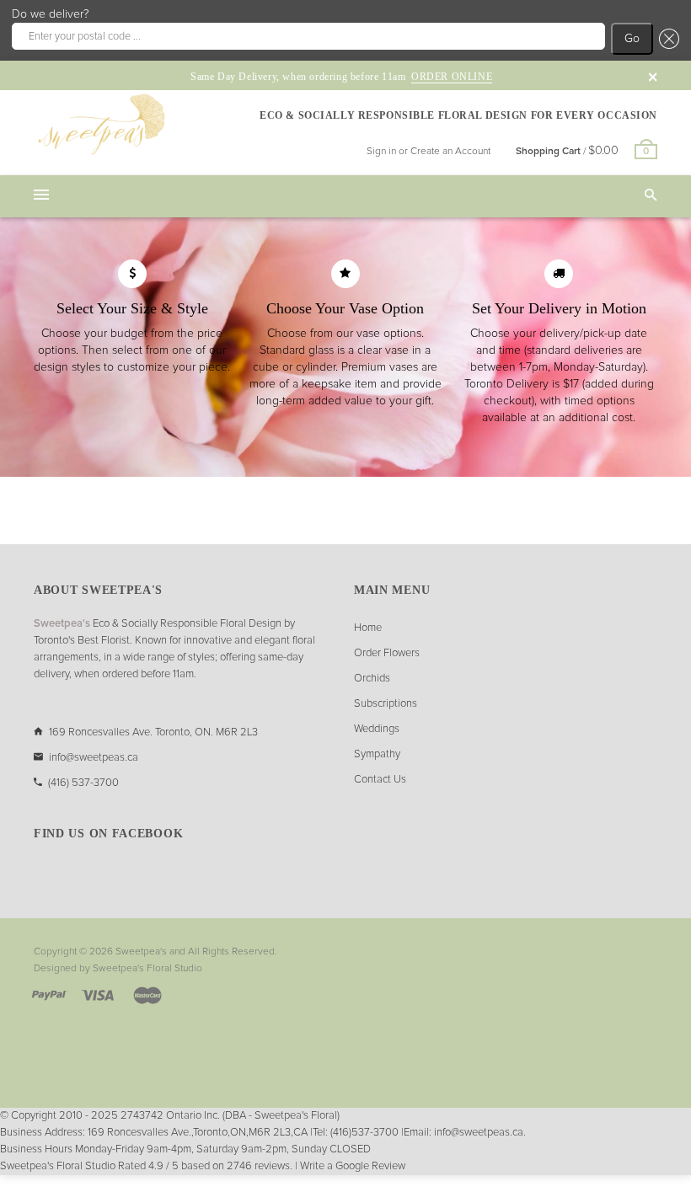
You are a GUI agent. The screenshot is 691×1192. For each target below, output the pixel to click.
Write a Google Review (352, 1166)
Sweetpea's (141, 952)
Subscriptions (385, 703)
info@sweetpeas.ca (93, 757)
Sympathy (377, 754)
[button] (666, 39)
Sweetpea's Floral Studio (147, 969)
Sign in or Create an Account (428, 152)
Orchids (372, 678)
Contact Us (380, 779)
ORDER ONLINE (451, 77)
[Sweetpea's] (101, 124)
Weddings (376, 729)
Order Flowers (387, 653)
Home (368, 628)
